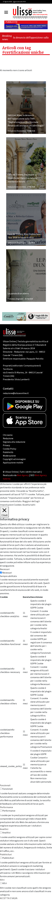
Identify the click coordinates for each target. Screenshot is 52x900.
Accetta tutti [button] (28, 504)
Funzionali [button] (5, 785)
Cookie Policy (9, 448)
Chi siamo (8, 435)
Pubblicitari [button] (6, 854)
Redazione (8, 438)
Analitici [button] (4, 829)
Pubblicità (8, 452)
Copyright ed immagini (14, 459)
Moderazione (9, 455)
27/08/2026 (31, 131)
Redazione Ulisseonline (17, 131)
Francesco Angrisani (15, 299)
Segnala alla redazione (14, 442)
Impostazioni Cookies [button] (11, 504)
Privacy (6, 445)
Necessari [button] (5, 569)
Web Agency (23, 475)
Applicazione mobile (13, 462)
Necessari (7, 572)
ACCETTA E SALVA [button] (8, 898)
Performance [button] (6, 807)
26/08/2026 (29, 299)
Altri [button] (2, 879)
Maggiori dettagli (31, 501)
